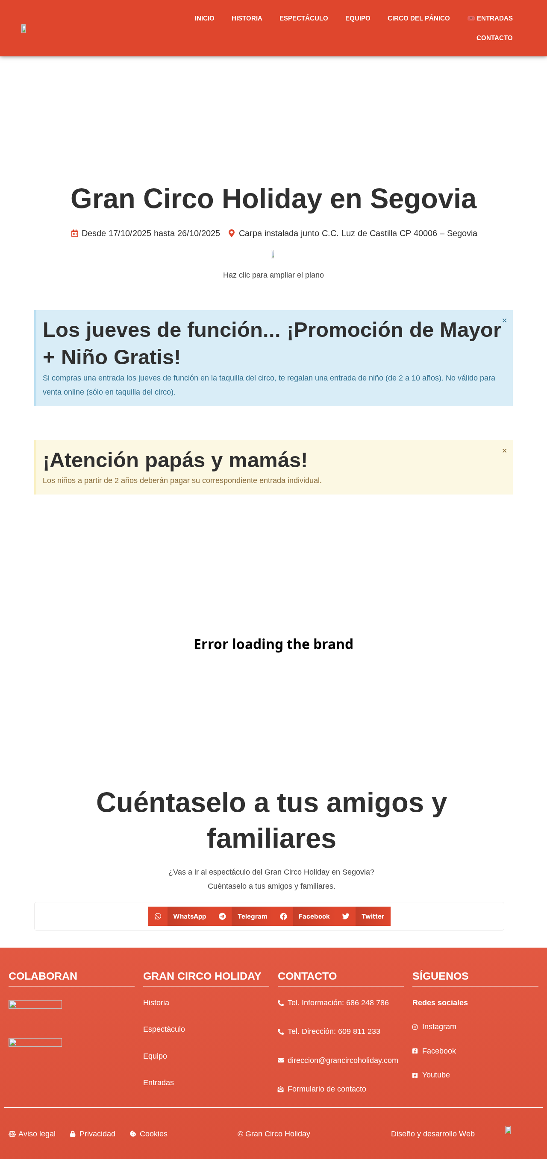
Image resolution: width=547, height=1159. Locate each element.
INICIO (205, 18)
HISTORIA (247, 18)
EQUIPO (358, 18)
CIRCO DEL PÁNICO (419, 18)
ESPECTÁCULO (303, 18)
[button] (180, 916)
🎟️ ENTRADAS (490, 18)
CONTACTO (494, 37)
